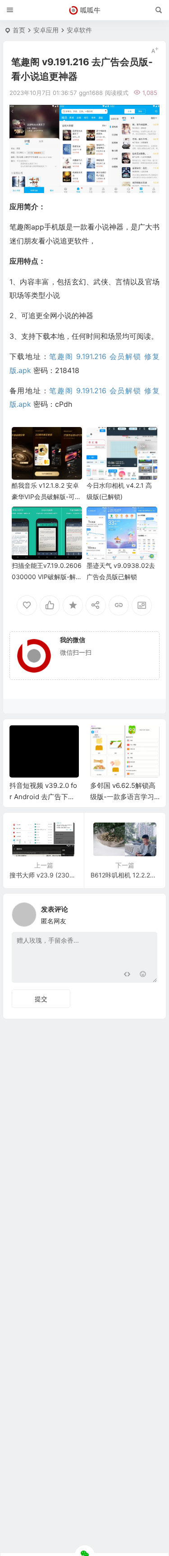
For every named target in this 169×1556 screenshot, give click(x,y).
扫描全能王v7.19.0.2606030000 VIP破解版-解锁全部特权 (47, 577)
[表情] (143, 974)
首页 (19, 30)
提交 (41, 999)
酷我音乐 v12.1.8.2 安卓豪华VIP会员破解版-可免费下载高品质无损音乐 (46, 496)
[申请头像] (148, 912)
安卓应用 (46, 30)
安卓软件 (79, 30)
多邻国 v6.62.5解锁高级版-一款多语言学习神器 (122, 796)
